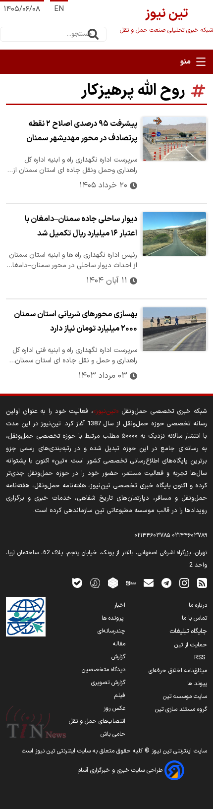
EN (59, 9)
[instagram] (184, 583)
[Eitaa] (131, 583)
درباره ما (198, 605)
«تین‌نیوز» (105, 411)
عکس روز (114, 708)
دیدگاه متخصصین (103, 669)
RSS (200, 657)
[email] (149, 583)
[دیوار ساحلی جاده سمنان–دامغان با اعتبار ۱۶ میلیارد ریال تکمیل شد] (174, 234)
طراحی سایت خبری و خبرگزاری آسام (121, 770)
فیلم (119, 695)
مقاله (119, 643)
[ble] (77, 583)
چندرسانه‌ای (111, 631)
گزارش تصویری (108, 682)
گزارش (118, 656)
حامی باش (113, 734)
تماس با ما (194, 618)
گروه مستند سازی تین (181, 709)
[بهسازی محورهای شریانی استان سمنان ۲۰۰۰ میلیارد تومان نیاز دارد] (174, 329)
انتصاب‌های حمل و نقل (97, 721)
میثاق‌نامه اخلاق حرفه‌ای (178, 670)
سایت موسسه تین (185, 696)
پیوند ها (197, 683)
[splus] (95, 583)
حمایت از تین (190, 644)
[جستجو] (93, 34)
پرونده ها (113, 618)
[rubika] (113, 583)
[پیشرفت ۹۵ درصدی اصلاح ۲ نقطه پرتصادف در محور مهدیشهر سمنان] (174, 139)
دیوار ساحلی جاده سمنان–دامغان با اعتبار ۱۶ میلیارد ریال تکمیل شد (81, 226)
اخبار (119, 605)
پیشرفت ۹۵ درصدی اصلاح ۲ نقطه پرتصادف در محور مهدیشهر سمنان (81, 131)
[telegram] (166, 583)
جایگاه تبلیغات (188, 631)
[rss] (202, 583)
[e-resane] (26, 616)
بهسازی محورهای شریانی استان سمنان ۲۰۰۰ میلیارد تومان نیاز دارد (75, 321)
